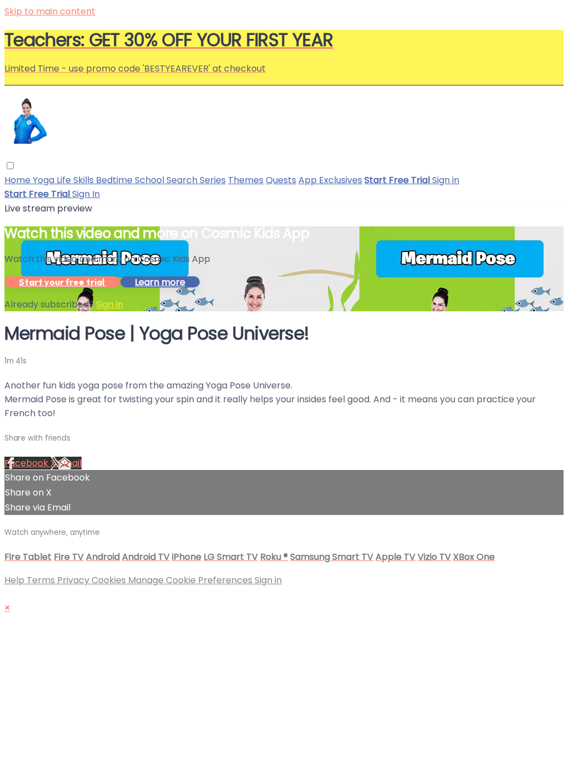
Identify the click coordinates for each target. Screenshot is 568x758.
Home (18, 180)
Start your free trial (62, 281)
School (150, 180)
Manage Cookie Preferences (191, 580)
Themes (245, 180)
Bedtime (115, 180)
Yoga (45, 180)
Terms (42, 580)
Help (15, 580)
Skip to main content (49, 11)
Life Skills (76, 180)
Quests (281, 180)
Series (213, 180)
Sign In (86, 194)
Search (183, 180)
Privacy (74, 580)
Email (70, 463)
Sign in (445, 180)
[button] (10, 165)
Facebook (27, 463)
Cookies (110, 580)
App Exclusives (330, 180)
